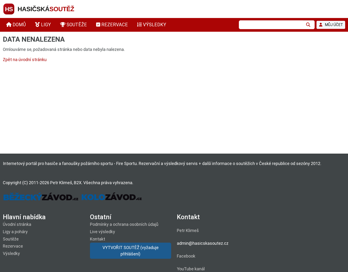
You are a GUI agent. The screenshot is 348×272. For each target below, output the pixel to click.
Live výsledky (102, 231)
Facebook (186, 256)
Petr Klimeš (188, 230)
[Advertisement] (145, 109)
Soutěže (11, 238)
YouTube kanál (191, 268)
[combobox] (271, 24)
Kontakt (97, 238)
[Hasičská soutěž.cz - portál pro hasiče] (48, 8)
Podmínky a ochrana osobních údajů (124, 224)
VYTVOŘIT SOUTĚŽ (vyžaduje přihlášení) (131, 250)
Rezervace (13, 246)
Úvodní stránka (17, 224)
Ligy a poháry (15, 231)
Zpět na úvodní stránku (25, 59)
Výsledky (11, 253)
